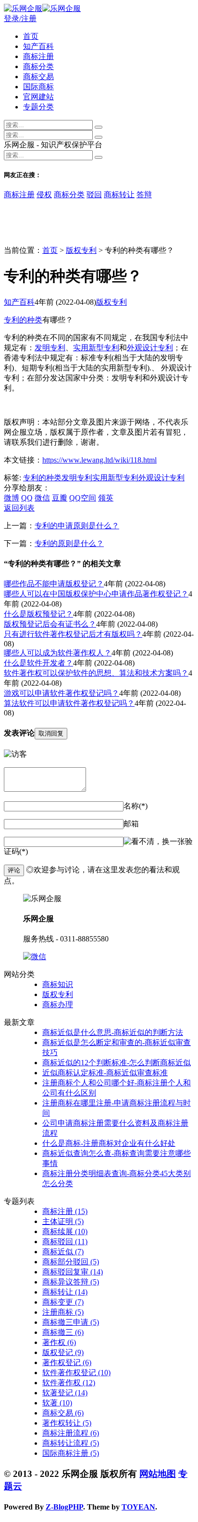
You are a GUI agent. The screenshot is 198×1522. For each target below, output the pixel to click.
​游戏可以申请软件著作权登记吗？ (61, 693)
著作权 (59, 1342)
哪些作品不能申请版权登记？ (54, 584)
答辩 (144, 194)
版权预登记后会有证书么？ (50, 624)
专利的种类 (23, 320)
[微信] (34, 956)
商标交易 (38, 76)
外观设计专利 (150, 348)
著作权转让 (66, 1423)
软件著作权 (68, 1383)
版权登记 (63, 1352)
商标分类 (38, 66)
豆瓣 (59, 498)
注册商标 (63, 1312)
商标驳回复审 (72, 1272)
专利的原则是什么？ (69, 543)
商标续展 (64, 1231)
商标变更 (63, 1302)
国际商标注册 (70, 1453)
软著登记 (64, 1393)
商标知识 (57, 984)
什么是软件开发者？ (38, 663)
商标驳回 (64, 1241)
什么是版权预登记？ (38, 614)
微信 (42, 498)
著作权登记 (66, 1362)
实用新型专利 (96, 348)
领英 (105, 498)
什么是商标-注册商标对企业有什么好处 (108, 1143)
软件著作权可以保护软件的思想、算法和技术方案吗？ (96, 673)
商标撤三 (63, 1332)
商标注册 (38, 56)
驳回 (94, 194)
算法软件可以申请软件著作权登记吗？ (69, 703)
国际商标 (38, 87)
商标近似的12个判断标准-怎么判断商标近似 (116, 1062)
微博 (11, 498)
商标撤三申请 (70, 1322)
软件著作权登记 (76, 1372)
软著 (57, 1403)
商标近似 (63, 1252)
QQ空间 (82, 498)
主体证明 (63, 1221)
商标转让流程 (70, 1443)
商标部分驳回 (70, 1262)
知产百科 (38, 46)
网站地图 (157, 1474)
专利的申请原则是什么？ (77, 526)
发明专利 (50, 348)
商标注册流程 (70, 1433)
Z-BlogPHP (64, 1507)
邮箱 (131, 824)
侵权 (44, 194)
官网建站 (38, 97)
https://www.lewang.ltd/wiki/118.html (99, 460)
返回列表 (19, 508)
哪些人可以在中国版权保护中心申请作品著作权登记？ (96, 594)
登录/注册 (20, 18)
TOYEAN (138, 1507)
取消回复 (50, 733)
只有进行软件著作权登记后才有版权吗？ (73, 634)
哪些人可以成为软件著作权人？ (57, 653)
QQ (27, 498)
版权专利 (81, 250)
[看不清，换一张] (154, 842)
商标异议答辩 (70, 1282)
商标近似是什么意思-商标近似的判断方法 (112, 1032)
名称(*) (136, 806)
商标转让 (119, 194)
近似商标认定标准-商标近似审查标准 (105, 1073)
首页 (30, 36)
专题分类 (38, 107)
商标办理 (57, 1004)
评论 (14, 870)
